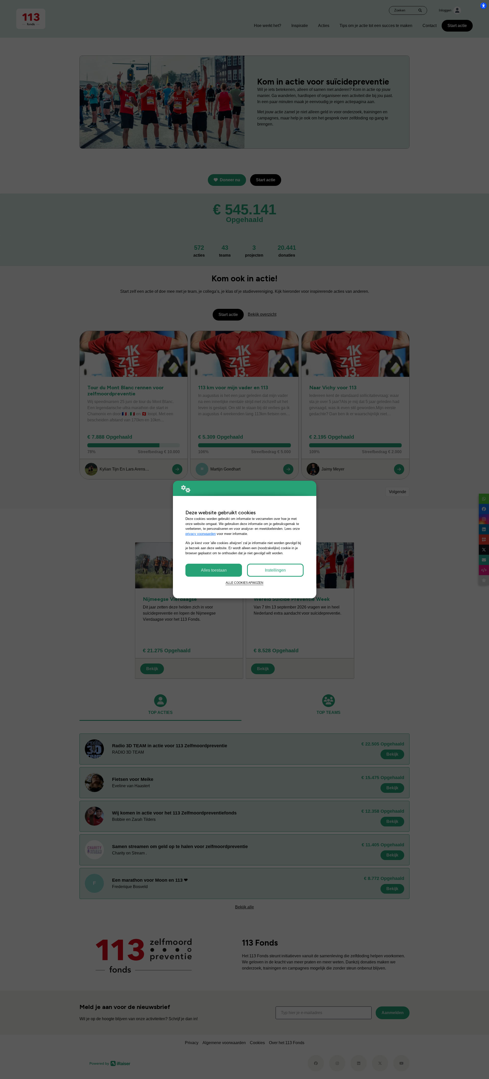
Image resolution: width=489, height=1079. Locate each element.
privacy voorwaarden (200, 534)
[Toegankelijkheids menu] (483, 6)
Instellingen (275, 570)
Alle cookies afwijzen (244, 582)
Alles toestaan (214, 570)
